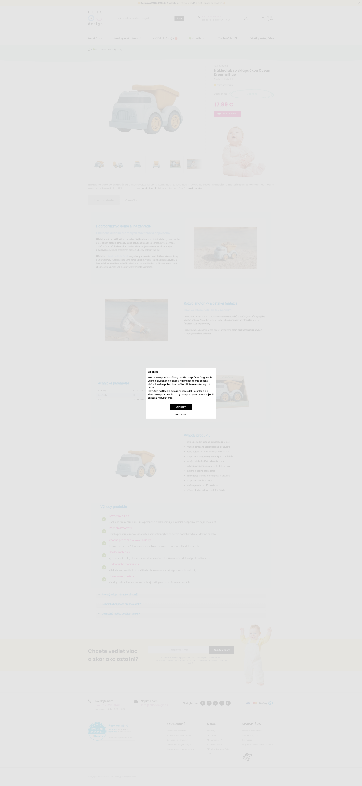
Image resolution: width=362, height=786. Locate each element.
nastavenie (181, 414)
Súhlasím (181, 407)
